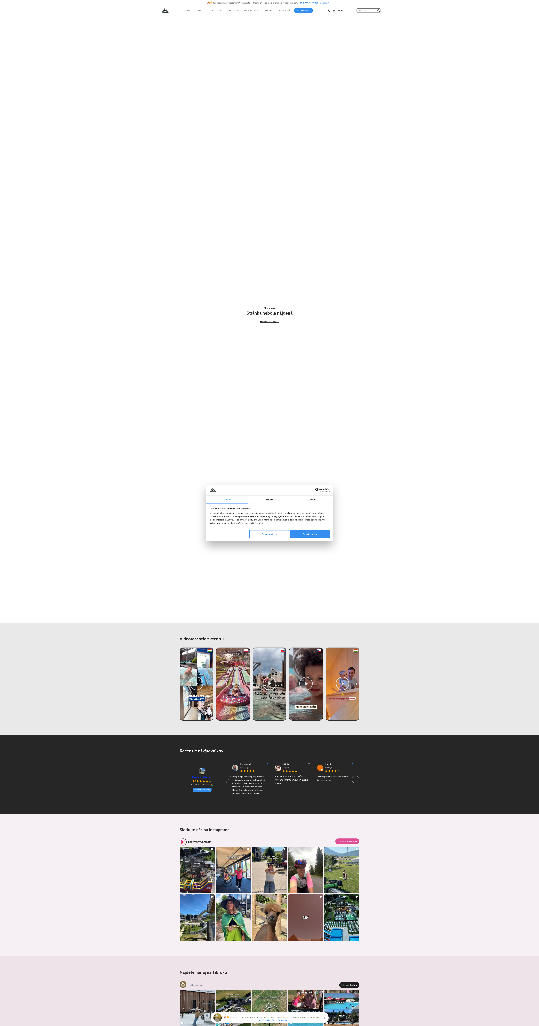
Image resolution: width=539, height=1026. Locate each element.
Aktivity (188, 11)
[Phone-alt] (329, 11)
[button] (182, 684)
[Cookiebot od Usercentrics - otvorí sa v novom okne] (317, 490)
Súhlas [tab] (227, 499)
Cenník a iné (284, 11)
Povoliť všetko (310, 534)
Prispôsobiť (267, 534)
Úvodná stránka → (269, 321)
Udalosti (201, 11)
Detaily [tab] (269, 499)
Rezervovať (303, 11)
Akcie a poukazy (252, 11)
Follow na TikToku (349, 985)
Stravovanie (233, 11)
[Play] (196, 684)
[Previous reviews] (228, 779)
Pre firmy (269, 11)
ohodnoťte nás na (201, 790)
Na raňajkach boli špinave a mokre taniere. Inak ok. (332, 778)
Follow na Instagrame (347, 841)
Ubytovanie (216, 11)
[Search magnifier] (379, 10)
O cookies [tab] (312, 499)
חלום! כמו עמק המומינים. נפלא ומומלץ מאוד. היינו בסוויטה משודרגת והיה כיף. (292, 779)
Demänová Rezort (202, 777)
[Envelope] (334, 11)
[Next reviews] (355, 779)
